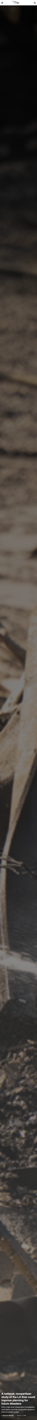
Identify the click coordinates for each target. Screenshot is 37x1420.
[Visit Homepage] (18, 2)
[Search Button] (35, 2)
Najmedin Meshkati (8, 1415)
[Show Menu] (2, 2)
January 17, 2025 (21, 1415)
